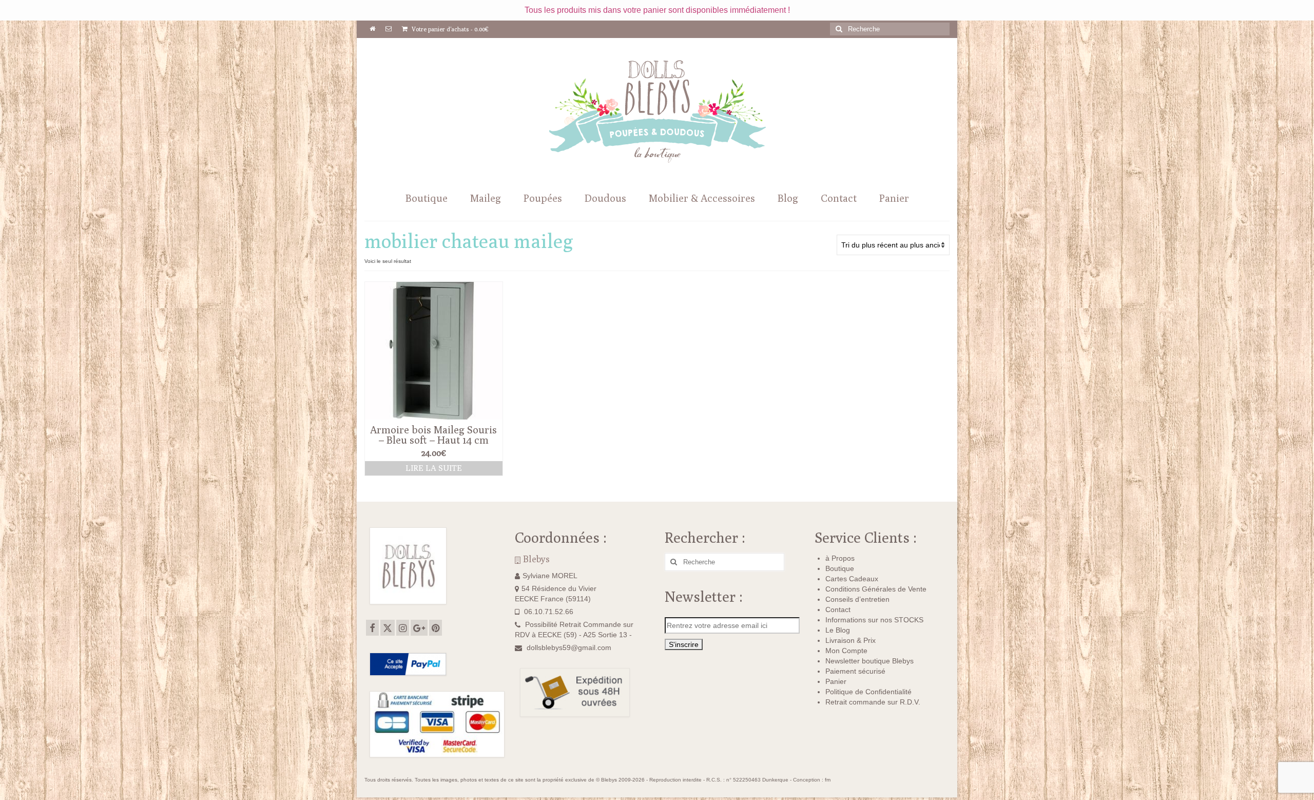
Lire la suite (433, 468)
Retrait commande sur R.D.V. (872, 702)
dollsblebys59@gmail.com (569, 647)
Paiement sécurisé (855, 671)
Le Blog (837, 630)
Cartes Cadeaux (851, 579)
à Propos (840, 558)
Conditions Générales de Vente (875, 589)
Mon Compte (846, 650)
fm (827, 780)
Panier (835, 681)
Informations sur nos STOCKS (874, 620)
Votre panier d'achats (449, 29)
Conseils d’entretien (857, 599)
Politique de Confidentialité (868, 692)
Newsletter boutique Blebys (869, 661)
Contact (838, 609)
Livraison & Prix (850, 640)
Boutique (839, 568)
